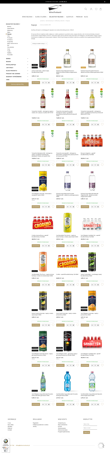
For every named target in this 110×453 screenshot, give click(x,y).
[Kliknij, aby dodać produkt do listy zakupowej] (53, 82)
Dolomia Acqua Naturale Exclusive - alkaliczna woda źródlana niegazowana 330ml (66, 72)
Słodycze (69, 17)
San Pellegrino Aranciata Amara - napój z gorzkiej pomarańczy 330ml (42, 354)
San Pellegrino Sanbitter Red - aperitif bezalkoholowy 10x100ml (90, 354)
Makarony (10, 30)
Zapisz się (86, 432)
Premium (79, 17)
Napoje (9, 34)
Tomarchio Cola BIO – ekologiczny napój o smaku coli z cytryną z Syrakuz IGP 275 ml (42, 112)
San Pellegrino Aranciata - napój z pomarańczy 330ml (89, 314)
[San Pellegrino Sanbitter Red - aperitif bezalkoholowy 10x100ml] (92, 341)
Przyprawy (10, 41)
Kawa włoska (10, 28)
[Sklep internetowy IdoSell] (101, 445)
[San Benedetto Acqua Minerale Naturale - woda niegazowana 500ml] (92, 381)
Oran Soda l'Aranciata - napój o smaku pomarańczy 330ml (66, 314)
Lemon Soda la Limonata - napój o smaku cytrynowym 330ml (42, 314)
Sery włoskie (10, 47)
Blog (86, 17)
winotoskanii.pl (49, 20)
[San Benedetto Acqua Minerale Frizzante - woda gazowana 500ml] (67, 381)
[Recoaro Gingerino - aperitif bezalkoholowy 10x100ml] (92, 141)
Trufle (8, 51)
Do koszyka (36, 82)
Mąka (8, 32)
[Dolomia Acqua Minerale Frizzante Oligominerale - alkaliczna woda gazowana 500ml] (67, 181)
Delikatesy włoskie (56, 17)
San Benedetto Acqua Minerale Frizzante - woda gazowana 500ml (67, 394)
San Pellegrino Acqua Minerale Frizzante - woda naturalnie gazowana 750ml (42, 394)
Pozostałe (10, 54)
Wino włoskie (27, 17)
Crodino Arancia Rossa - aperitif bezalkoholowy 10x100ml (40, 236)
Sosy (8, 49)
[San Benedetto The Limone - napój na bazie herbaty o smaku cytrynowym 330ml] (67, 223)
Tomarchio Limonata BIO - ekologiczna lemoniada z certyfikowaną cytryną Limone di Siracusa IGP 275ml (67, 154)
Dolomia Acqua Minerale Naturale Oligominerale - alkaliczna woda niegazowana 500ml (89, 195)
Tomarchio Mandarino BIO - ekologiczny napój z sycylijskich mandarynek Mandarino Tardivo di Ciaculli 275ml (42, 154)
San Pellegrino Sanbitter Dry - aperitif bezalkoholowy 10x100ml (90, 236)
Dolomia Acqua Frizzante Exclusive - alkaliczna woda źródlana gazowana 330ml (92, 71)
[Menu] (9, 439)
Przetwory (10, 39)
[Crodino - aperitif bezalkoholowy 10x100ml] (67, 262)
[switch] (5, 451)
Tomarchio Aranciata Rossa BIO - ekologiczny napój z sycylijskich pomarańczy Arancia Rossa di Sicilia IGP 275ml (66, 113)
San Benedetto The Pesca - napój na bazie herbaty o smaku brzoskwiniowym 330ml (43, 275)
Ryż (8, 45)
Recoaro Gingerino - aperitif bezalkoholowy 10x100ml (88, 153)
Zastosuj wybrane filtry (17, 84)
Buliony (9, 26)
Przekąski (9, 38)
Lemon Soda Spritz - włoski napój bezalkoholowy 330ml (40, 71)
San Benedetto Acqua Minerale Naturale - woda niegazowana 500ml (91, 394)
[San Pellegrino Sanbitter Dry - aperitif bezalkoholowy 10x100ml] (92, 223)
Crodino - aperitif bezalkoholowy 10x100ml (67, 274)
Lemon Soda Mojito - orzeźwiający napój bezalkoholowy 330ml (91, 275)
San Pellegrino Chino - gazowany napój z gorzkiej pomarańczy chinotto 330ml (66, 354)
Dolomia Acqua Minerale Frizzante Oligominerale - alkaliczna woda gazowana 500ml (67, 195)
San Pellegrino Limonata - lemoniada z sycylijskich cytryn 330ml (42, 194)
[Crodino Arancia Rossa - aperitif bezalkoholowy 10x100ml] (43, 223)
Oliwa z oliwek (40, 17)
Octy (8, 36)
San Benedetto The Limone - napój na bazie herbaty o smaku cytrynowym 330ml (67, 236)
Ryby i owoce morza (12, 43)
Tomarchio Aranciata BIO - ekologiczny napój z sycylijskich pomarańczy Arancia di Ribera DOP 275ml (92, 113)
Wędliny (9, 53)
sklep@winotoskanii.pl (23, 445)
